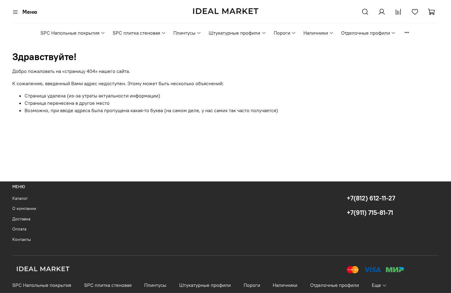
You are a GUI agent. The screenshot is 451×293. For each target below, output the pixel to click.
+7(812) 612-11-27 (371, 198)
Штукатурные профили (234, 33)
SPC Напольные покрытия (69, 33)
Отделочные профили (365, 33)
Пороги (282, 33)
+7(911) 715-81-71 (370, 212)
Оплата (19, 229)
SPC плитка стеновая (136, 33)
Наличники (315, 33)
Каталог (20, 198)
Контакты (21, 239)
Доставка (21, 219)
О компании (24, 208)
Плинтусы (184, 33)
